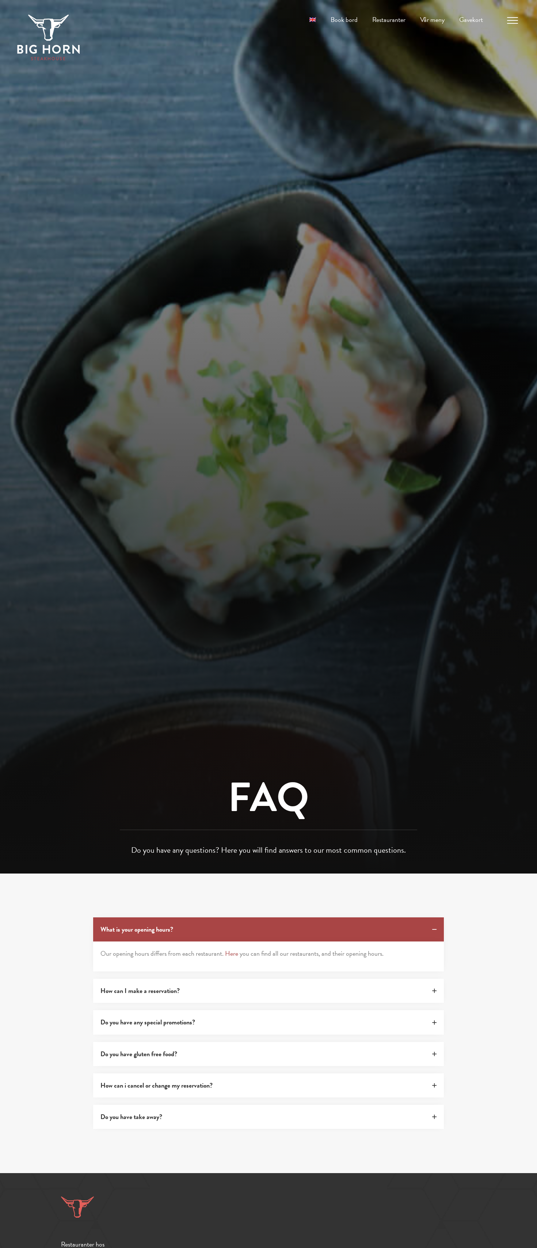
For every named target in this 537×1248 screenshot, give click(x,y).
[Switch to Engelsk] (312, 19)
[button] (268, 929)
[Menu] (512, 21)
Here (231, 953)
